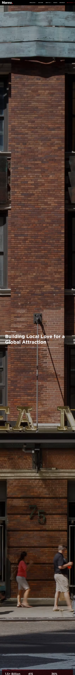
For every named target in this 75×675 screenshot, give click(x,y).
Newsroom (62, 2)
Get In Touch (70, 2)
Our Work (40, 2)
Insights (55, 2)
